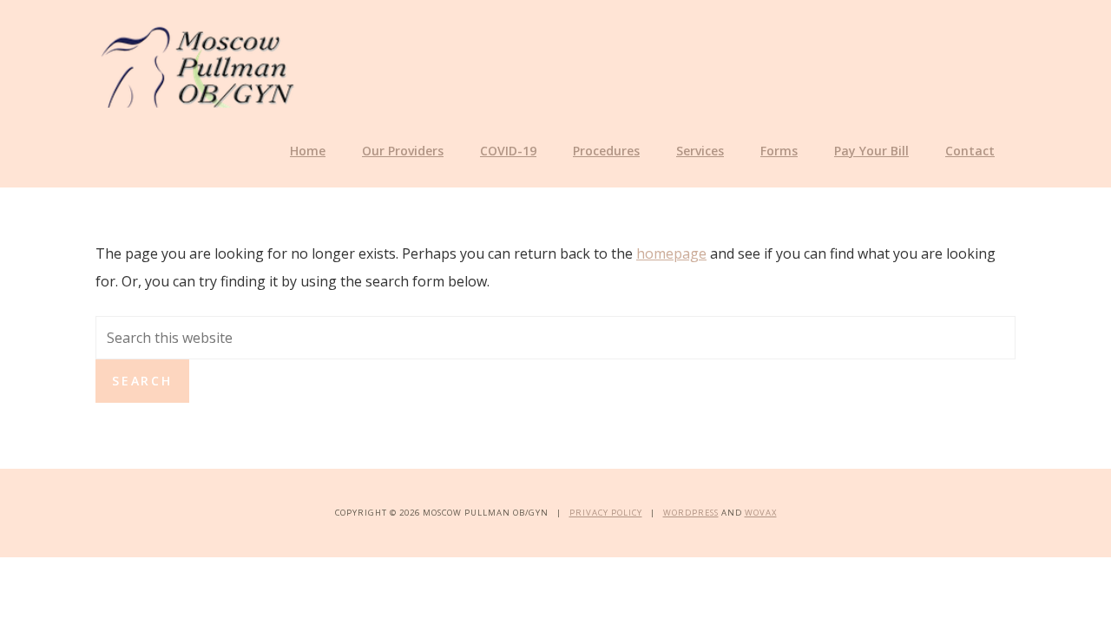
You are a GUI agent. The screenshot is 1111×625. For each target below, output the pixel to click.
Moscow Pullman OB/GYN (197, 64)
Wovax (761, 512)
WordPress (691, 512)
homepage (671, 253)
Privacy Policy (605, 512)
